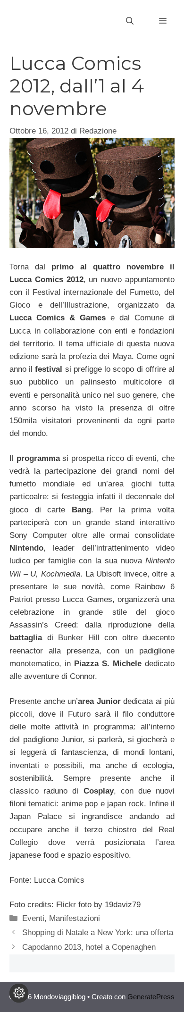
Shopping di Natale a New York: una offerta (97, 932)
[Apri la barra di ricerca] (129, 21)
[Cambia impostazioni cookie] (18, 993)
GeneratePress (151, 997)
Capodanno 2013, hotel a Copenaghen (89, 947)
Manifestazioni (74, 918)
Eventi (33, 918)
